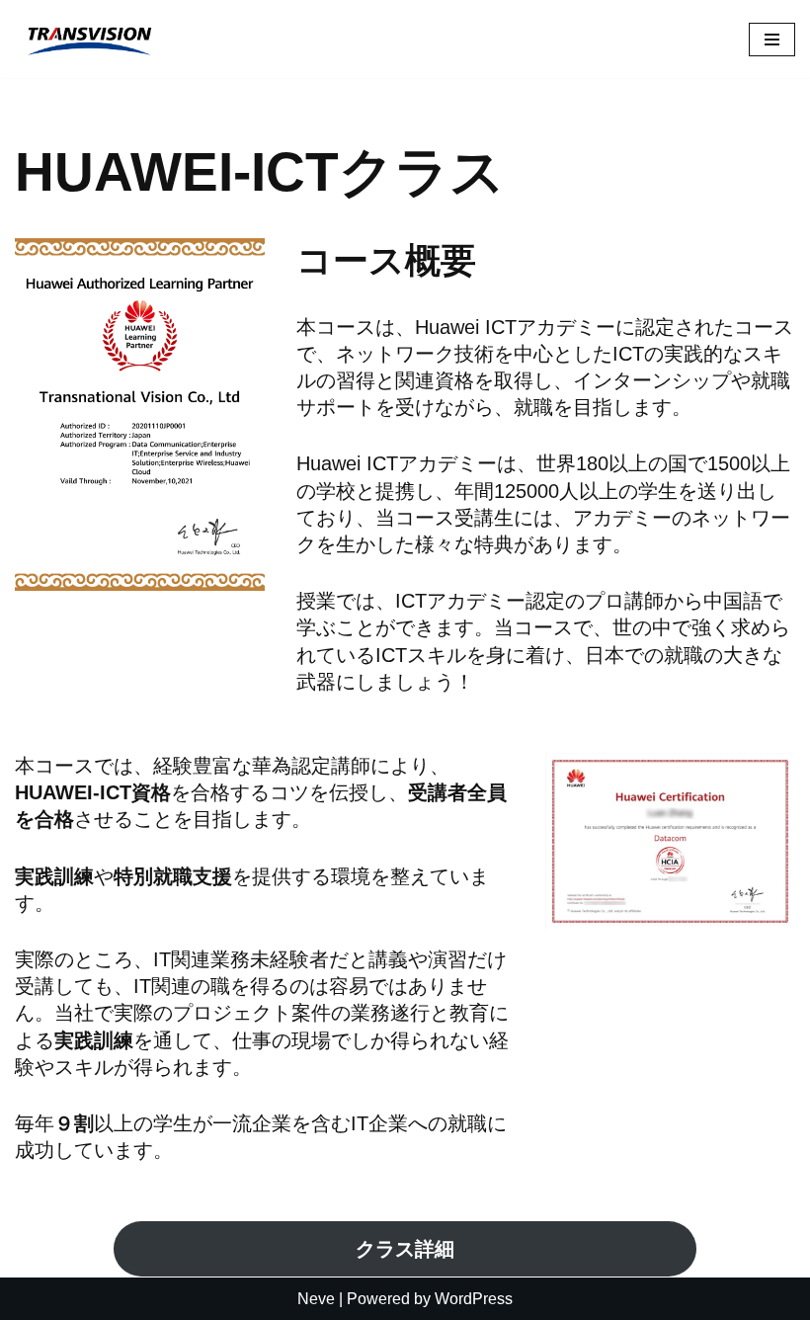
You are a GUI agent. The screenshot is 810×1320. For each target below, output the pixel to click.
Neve (316, 1298)
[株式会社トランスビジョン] (89, 39)
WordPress (474, 1298)
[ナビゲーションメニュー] (772, 39)
